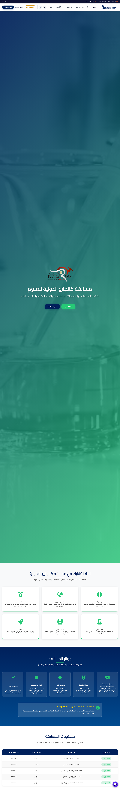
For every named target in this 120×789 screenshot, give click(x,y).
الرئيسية (94, 7)
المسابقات (80, 7)
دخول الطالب (19, 7)
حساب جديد (8, 7)
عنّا (87, 7)
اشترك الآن (68, 306)
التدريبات (70, 7)
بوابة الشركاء (30, 7)
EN (40, 7)
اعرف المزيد (52, 306)
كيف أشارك (60, 7)
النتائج (51, 7)
